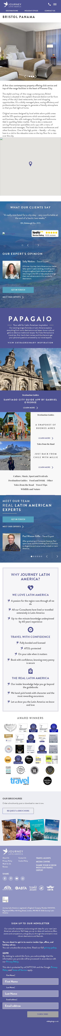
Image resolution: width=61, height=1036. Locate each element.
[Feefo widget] (45, 233)
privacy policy (50, 947)
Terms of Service (19, 970)
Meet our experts (12, 297)
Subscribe (42, 1014)
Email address (11, 1000)
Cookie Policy (23, 861)
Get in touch (18, 289)
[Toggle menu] (54, 4)
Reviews (5, 867)
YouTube (16, 878)
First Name (10, 975)
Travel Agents (43, 858)
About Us (6, 858)
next (36, 76)
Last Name (10, 987)
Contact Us (50, 10)
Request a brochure (18, 810)
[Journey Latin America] (12, 4)
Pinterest (11, 878)
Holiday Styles (31, 10)
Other (50, 480)
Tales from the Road (24, 484)
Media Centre (43, 861)
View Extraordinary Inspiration (30, 342)
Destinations (12, 10)
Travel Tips (41, 484)
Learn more (29, 408)
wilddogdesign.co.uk (52, 1021)
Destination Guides (17, 480)
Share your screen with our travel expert (46, 867)
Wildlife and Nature (30, 489)
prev (25, 76)
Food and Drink (37, 480)
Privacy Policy (7, 861)
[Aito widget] (9, 233)
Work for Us (7, 864)
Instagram (22, 878)
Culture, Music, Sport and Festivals (30, 476)
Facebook (5, 878)
